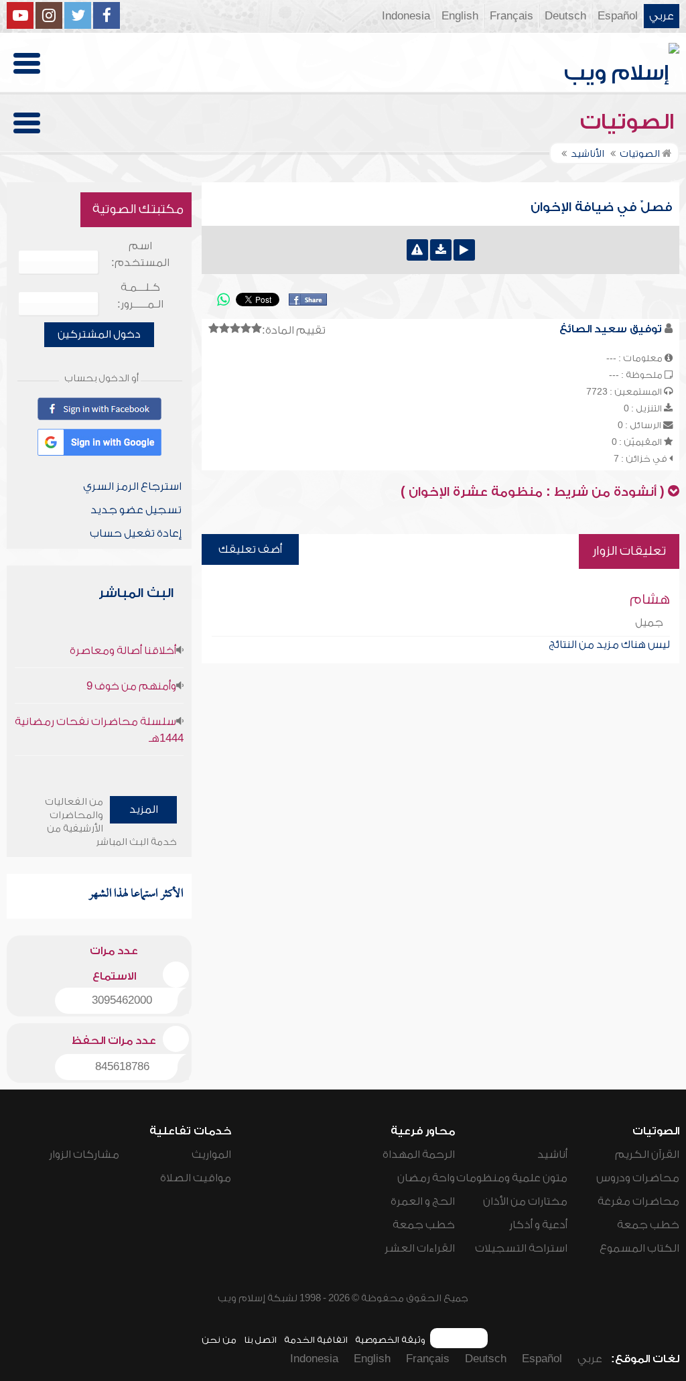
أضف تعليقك (250, 549)
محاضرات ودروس (637, 1178)
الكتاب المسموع (639, 1248)
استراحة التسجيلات (521, 1248)
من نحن (219, 1340)
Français (511, 16)
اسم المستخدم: (140, 254)
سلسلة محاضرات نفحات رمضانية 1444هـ (99, 730)
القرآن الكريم (647, 1154)
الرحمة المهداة (419, 1154)
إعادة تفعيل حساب (136, 533)
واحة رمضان (426, 1178)
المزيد (143, 809)
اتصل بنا (260, 1340)
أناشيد (552, 1154)
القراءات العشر (420, 1248)
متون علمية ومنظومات (511, 1178)
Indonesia (406, 16)
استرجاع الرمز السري (132, 486)
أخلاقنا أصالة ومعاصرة (123, 651)
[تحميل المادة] (441, 250)
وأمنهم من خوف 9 (131, 686)
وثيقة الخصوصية (390, 1340)
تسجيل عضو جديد (136, 510)
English (459, 16)
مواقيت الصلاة (195, 1178)
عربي (661, 16)
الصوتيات (629, 122)
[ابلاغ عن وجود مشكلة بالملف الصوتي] (417, 250)
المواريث (211, 1154)
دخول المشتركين (99, 334)
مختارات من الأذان (525, 1201)
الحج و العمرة (423, 1201)
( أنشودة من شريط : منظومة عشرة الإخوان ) (533, 492)
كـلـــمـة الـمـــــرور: (140, 295)
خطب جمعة (648, 1225)
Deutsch (565, 16)
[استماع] (464, 250)
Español (618, 16)
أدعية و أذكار (538, 1225)
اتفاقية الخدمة (316, 1340)
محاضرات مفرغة (638, 1201)
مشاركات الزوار (84, 1154)
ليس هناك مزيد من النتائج (609, 645)
